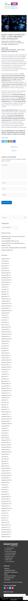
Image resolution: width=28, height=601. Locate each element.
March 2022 (4, 381)
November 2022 (5, 362)
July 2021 (3, 400)
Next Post (14, 150)
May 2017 (3, 518)
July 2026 (3, 261)
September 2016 (5, 536)
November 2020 (5, 419)
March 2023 (4, 353)
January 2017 (4, 527)
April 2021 (3, 407)
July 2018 (3, 485)
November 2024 (5, 306)
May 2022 (3, 376)
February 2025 (5, 298)
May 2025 (3, 291)
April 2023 (3, 350)
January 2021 (4, 414)
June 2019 (4, 459)
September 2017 (5, 508)
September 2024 (5, 310)
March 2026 (4, 270)
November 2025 (5, 280)
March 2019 (4, 466)
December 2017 (5, 501)
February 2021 (4, 411)
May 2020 (3, 433)
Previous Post (14, 147)
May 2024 (3, 320)
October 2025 (4, 282)
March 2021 (4, 409)
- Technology (7, 579)
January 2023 (4, 357)
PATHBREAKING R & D (13, 44)
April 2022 (3, 379)
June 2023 (4, 346)
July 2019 (3, 456)
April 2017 (3, 520)
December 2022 (5, 360)
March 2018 (4, 494)
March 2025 (4, 296)
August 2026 (4, 258)
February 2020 (5, 440)
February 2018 (4, 496)
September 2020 (5, 423)
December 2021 (5, 388)
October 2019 (4, 449)
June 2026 (4, 263)
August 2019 (4, 454)
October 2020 (4, 421)
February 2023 (5, 355)
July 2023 (3, 343)
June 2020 (4, 430)
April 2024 (3, 322)
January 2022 (4, 386)
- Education (6, 568)
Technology (4, 42)
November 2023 (5, 334)
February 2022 (5, 383)
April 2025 (3, 294)
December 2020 (5, 416)
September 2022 (5, 367)
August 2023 (4, 341)
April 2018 (3, 492)
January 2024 (4, 329)
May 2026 (3, 265)
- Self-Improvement (9, 577)
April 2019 (3, 463)
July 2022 (3, 371)
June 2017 (3, 515)
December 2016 (5, 529)
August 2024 (4, 313)
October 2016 (4, 534)
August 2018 (4, 482)
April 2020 (3, 435)
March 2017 (4, 522)
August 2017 (4, 510)
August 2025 (4, 284)
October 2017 (4, 506)
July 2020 (3, 428)
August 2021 (4, 397)
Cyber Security (5, 41)
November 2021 (5, 390)
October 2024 (4, 308)
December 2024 (5, 303)
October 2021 (4, 393)
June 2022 (4, 374)
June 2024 (4, 317)
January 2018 (4, 499)
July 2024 (3, 315)
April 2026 (3, 268)
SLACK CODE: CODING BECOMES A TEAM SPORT (13, 247)
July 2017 (3, 513)
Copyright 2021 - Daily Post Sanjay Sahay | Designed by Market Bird (14, 599)
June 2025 (4, 289)
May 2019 (3, 461)
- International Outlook (9, 570)
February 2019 (4, 468)
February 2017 (4, 525)
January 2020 (4, 442)
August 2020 (4, 426)
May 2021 (3, 404)
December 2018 (5, 473)
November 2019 (5, 447)
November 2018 (5, 475)
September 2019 (5, 452)
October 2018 (4, 477)
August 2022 (4, 369)
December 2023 (5, 331)
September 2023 (5, 339)
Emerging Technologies (15, 41)
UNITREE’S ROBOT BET (7, 250)
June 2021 (4, 402)
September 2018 (5, 480)
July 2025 (3, 287)
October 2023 (4, 336)
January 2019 (4, 470)
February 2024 (5, 327)
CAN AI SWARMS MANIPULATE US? (10, 241)
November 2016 (5, 532)
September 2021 (5, 395)
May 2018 (3, 489)
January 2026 (4, 275)
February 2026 (5, 273)
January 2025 (4, 301)
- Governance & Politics (9, 576)
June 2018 (4, 487)
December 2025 (5, 277)
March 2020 (4, 437)
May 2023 (3, 348)
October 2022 (4, 364)
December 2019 (5, 444)
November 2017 (5, 503)
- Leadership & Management (11, 572)
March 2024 (4, 324)
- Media (5, 574)
